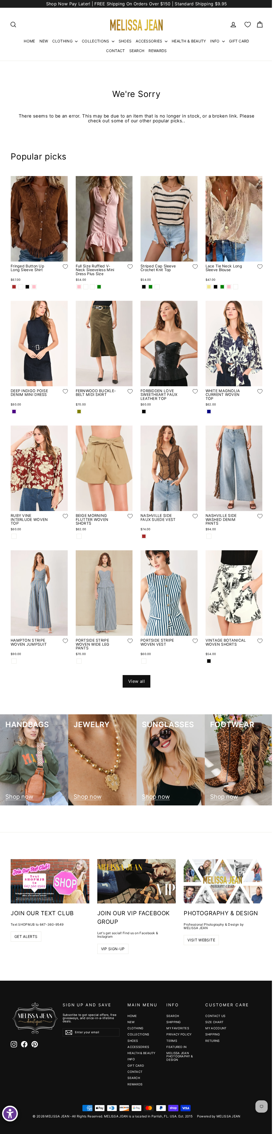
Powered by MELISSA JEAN (218, 1116)
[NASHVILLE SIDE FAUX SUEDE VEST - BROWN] (144, 536)
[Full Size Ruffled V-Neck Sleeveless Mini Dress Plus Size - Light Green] (99, 287)
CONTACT (115, 50)
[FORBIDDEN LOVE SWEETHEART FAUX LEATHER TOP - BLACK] (144, 411)
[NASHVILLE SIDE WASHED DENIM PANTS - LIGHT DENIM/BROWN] (209, 536)
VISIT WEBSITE (201, 940)
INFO (215, 41)
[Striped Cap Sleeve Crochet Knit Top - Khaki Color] (157, 287)
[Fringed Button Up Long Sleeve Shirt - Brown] (14, 287)
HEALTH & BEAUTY (189, 41)
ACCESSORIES (149, 41)
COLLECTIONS (96, 41)
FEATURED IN (176, 1047)
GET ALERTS (26, 936)
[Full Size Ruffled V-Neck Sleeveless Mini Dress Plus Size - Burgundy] (92, 287)
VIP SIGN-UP (113, 948)
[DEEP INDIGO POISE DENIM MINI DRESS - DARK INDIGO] (14, 411)
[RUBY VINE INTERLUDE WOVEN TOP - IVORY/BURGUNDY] (14, 536)
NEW (43, 41)
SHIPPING (173, 1022)
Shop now (19, 796)
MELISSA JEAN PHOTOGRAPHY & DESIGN (179, 1056)
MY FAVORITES (177, 1028)
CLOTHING (63, 41)
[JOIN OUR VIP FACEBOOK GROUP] (136, 881)
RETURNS (212, 1041)
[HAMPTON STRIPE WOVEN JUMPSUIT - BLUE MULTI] (14, 661)
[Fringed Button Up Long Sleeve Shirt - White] (20, 287)
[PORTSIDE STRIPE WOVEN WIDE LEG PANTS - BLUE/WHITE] (79, 661)
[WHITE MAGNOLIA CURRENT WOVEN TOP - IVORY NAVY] (209, 411)
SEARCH (136, 50)
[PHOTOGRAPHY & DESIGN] (223, 881)
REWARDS (157, 50)
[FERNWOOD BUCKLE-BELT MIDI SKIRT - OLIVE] (79, 411)
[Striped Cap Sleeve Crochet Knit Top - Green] (150, 287)
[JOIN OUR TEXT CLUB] (50, 881)
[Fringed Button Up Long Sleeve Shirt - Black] (27, 287)
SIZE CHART (214, 1022)
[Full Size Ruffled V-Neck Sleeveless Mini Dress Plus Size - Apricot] (85, 287)
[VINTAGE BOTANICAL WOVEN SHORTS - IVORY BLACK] (209, 661)
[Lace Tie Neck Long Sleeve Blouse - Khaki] (209, 287)
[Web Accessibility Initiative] (10, 1114)
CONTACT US (215, 1016)
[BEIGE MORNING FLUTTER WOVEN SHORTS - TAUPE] (79, 536)
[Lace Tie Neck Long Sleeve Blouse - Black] (215, 287)
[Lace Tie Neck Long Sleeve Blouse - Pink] (229, 287)
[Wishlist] (248, 24)
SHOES (125, 41)
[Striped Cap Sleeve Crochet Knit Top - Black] (144, 287)
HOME (29, 41)
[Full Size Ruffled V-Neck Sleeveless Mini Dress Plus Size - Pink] (79, 287)
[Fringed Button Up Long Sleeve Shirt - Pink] (34, 287)
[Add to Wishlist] (61, 270)
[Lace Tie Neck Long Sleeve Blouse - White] (235, 287)
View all (136, 681)
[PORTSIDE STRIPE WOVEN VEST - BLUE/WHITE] (144, 661)
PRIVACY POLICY (178, 1034)
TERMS (171, 1041)
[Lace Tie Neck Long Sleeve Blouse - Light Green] (222, 287)
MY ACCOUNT (215, 1028)
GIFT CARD (239, 41)
